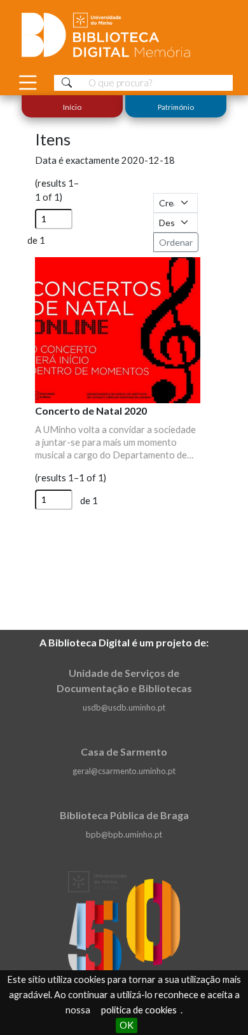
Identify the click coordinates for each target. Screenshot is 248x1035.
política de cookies (139, 1010)
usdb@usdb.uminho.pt (124, 707)
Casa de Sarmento (124, 751)
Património (176, 106)
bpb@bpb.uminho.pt (124, 834)
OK (127, 1025)
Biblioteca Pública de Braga (124, 815)
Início (72, 106)
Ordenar (176, 242)
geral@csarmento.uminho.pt (124, 771)
